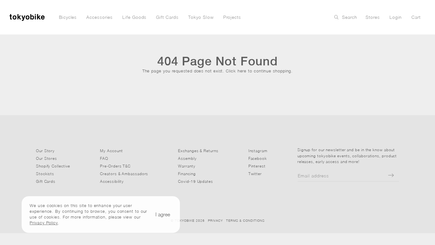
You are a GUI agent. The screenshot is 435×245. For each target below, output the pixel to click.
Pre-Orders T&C (115, 166)
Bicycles (68, 17)
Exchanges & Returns (198, 150)
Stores (373, 17)
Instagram (257, 150)
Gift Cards (167, 17)
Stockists (45, 173)
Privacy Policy (44, 222)
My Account (111, 150)
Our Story (45, 150)
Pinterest (257, 166)
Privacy (215, 220)
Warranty (186, 166)
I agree (162, 214)
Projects (232, 17)
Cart (416, 17)
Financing (187, 173)
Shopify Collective (53, 166)
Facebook (257, 158)
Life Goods (134, 17)
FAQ (104, 158)
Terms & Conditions (245, 220)
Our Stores (46, 158)
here (242, 70)
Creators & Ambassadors (124, 173)
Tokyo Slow (201, 17)
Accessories (99, 17)
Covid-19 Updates (195, 181)
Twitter (255, 173)
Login (395, 17)
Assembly (187, 158)
